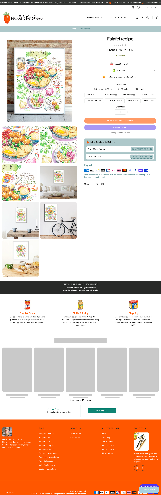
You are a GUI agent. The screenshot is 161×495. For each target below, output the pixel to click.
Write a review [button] (102, 410)
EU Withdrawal (149, 490)
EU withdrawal (108, 453)
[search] (136, 17)
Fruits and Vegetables (48, 453)
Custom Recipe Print (47, 469)
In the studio (75, 433)
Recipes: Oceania (46, 449)
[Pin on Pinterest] (102, 184)
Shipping (106, 437)
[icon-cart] (147, 17)
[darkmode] (156, 17)
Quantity (120, 107)
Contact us (75, 437)
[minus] (115, 112)
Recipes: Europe (46, 445)
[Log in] (142, 17)
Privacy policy (108, 449)
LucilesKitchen (44, 494)
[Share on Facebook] (92, 184)
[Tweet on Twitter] (97, 184)
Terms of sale (108, 441)
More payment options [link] (120, 133)
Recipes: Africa (45, 437)
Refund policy (108, 445)
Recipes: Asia (44, 441)
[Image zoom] (39, 80)
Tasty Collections (46, 461)
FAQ (104, 433)
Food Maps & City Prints (49, 457)
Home (73, 29)
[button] (120, 121)
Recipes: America (46, 433)
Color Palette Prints (47, 465)
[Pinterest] (133, 7)
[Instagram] (138, 7)
